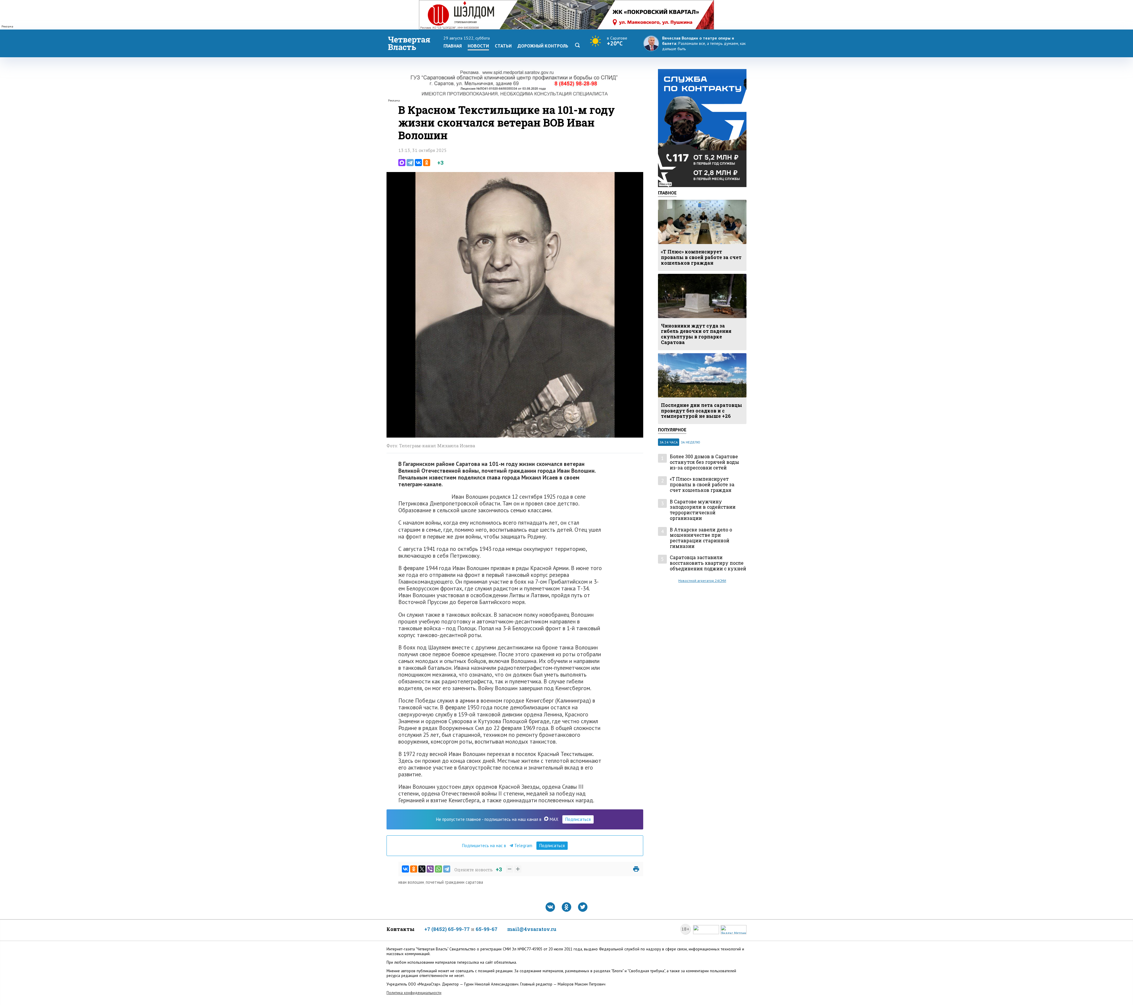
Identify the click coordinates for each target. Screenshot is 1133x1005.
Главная (452, 46)
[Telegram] (410, 162)
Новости (478, 46)
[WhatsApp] (438, 869)
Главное (667, 193)
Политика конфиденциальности (414, 992)
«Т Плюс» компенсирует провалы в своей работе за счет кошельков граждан (702, 484)
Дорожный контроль (543, 46)
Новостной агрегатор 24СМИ (702, 580)
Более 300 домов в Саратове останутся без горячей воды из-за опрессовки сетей (704, 462)
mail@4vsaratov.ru (531, 929)
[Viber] (430, 869)
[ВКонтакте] (418, 162)
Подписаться (578, 819)
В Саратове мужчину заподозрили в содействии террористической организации (703, 510)
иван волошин (411, 882)
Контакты (401, 929)
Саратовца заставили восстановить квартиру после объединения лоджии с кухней (708, 563)
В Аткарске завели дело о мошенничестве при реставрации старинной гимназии (701, 538)
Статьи (503, 46)
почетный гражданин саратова (454, 882)
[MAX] (401, 162)
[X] (421, 869)
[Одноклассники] (426, 162)
